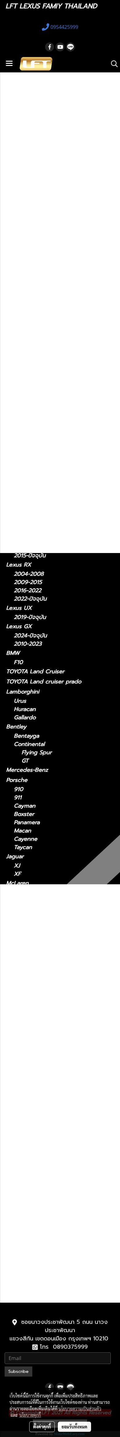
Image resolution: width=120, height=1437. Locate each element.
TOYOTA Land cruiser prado (43, 681)
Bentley (16, 726)
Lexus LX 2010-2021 (48, 1136)
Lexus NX (18, 448)
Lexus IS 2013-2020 (47, 1053)
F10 (18, 662)
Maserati (17, 909)
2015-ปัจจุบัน (30, 555)
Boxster (24, 814)
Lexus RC (18, 546)
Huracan (25, 709)
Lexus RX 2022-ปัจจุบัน (51, 1227)
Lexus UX (19, 608)
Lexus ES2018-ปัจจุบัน (49, 987)
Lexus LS (18, 519)
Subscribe (18, 1371)
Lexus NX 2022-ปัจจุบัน (52, 1169)
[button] (112, 63)
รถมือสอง (18, 953)
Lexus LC (18, 501)
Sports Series (31, 901)
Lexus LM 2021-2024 (49, 1070)
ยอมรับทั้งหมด (74, 1426)
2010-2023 (28, 644)
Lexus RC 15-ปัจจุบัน (48, 1186)
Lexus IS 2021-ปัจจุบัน (49, 1037)
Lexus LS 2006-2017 (48, 1111)
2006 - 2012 (30, 385)
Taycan (23, 847)
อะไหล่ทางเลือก (23, 331)
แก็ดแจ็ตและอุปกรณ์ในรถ (36, 321)
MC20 (21, 919)
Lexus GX (19, 626)
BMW (13, 653)
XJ (17, 866)
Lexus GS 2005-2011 (48, 1012)
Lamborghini (22, 691)
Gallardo (25, 717)
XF (17, 874)
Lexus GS (18, 421)
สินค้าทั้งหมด (21, 290)
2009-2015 (28, 582)
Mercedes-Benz (27, 770)
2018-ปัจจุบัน (30, 510)
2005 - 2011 (29, 439)
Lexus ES (18, 394)
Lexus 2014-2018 (44, 995)
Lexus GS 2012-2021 (48, 1020)
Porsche (16, 780)
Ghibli (21, 944)
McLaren (17, 883)
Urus (20, 701)
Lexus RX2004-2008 (49, 1202)
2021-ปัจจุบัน (30, 369)
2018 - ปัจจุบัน (32, 404)
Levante (24, 927)
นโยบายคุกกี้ (30, 1415)
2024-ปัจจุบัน (30, 484)
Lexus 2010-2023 (44, 1269)
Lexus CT (18, 341)
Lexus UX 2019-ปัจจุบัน (51, 1244)
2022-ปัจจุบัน (30, 465)
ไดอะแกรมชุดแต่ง (26, 300)
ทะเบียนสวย (19, 280)
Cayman (24, 806)
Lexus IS (17, 359)
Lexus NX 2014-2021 (48, 1161)
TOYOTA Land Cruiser (35, 671)
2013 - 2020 (30, 377)
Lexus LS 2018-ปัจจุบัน (50, 1120)
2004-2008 (29, 574)
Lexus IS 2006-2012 (48, 1045)
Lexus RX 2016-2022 (49, 1219)
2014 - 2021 (29, 457)
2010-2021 (27, 1295)
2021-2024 (27, 492)
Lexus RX (18, 564)
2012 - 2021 (29, 430)
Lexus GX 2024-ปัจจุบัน (52, 1260)
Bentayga (26, 736)
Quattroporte (32, 936)
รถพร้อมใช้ (18, 270)
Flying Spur (37, 752)
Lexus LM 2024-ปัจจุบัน (52, 1078)
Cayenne (25, 839)
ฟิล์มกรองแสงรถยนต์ (31, 310)
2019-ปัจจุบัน (30, 617)
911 (18, 797)
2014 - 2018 (29, 412)
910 (18, 789)
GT (25, 761)
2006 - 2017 (30, 537)
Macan (22, 831)
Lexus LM (18, 474)
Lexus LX (26, 1128)
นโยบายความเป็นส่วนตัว (79, 1408)
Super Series (31, 892)
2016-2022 (27, 590)
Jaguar (15, 856)
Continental (29, 744)
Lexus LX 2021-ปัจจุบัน (51, 1144)
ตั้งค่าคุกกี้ (42, 1426)
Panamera (27, 822)
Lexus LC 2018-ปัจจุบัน (51, 1095)
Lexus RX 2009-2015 (49, 1211)
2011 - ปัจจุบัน (31, 350)
